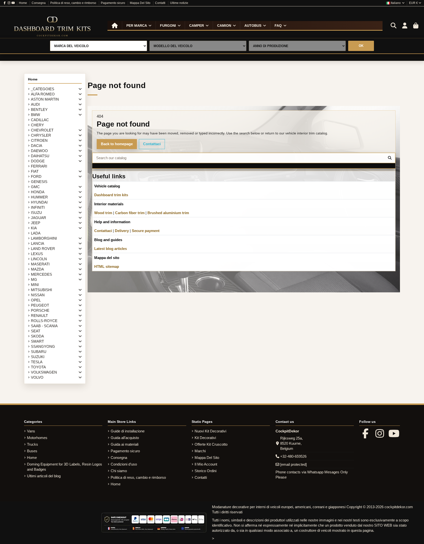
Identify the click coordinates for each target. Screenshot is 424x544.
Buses (32, 451)
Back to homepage (117, 144)
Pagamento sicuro (113, 3)
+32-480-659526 (293, 456)
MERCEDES (41, 274)
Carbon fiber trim (130, 213)
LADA (35, 233)
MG (34, 279)
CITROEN (39, 140)
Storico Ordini (205, 471)
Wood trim (103, 213)
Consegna (39, 3)
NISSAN (38, 295)
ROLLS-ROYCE (44, 321)
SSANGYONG (43, 346)
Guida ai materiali (124, 444)
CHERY (37, 125)
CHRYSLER (41, 135)
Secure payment (145, 231)
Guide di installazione (128, 431)
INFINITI (38, 207)
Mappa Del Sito (140, 3)
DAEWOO (39, 151)
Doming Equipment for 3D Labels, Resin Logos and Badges (64, 466)
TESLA (36, 362)
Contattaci (152, 144)
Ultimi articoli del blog (44, 476)
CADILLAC (40, 120)
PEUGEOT (40, 305)
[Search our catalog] (389, 158)
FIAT (35, 171)
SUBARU (38, 352)
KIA (34, 228)
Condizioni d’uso (124, 464)
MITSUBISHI (41, 290)
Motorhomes (37, 438)
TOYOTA (38, 367)
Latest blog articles (110, 248)
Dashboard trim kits (111, 195)
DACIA (36, 145)
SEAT (35, 331)
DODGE (38, 161)
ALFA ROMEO (43, 94)
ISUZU (36, 212)
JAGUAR (38, 218)
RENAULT (39, 315)
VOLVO (37, 377)
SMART (37, 341)
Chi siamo (119, 471)
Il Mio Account (206, 464)
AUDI (35, 104)
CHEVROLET (42, 130)
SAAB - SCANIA (44, 326)
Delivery (122, 231)
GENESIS (39, 182)
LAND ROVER (43, 248)
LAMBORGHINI (44, 238)
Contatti (160, 3)
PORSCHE (40, 310)
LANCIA (37, 243)
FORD (36, 176)
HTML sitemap (106, 266)
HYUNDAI (39, 202)
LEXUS (37, 254)
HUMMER (39, 197)
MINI (35, 285)
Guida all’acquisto (125, 438)
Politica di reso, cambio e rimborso (73, 3)
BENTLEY (39, 109)
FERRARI (39, 166)
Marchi (200, 451)
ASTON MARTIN (45, 99)
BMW (35, 115)
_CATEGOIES (42, 89)
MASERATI (40, 264)
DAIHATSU (40, 156)
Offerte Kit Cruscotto (211, 444)
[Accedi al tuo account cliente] (404, 26)
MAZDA (37, 269)
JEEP (35, 223)
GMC (35, 187)
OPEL (36, 300)
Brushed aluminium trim (168, 213)
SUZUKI (37, 357)
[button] (139, 25)
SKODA (37, 336)
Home (23, 3)
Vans (31, 431)
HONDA (37, 192)
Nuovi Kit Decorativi (210, 431)
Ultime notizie (179, 3)
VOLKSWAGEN (44, 372)
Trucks (32, 444)
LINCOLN (39, 259)
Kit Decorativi (205, 438)
